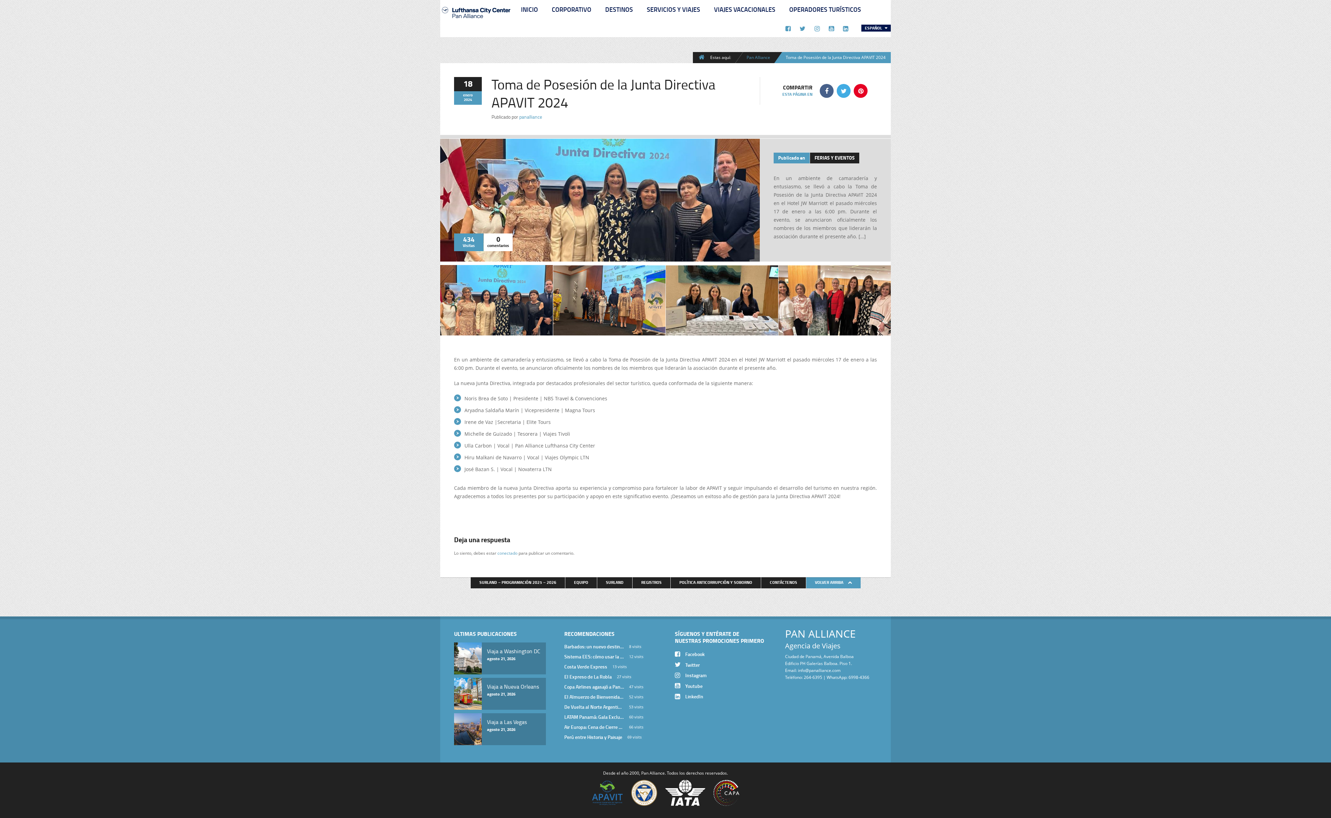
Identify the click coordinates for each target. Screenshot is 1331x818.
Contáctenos (783, 582)
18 (467, 83)
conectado (507, 553)
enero (468, 95)
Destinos (619, 9)
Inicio (529, 9)
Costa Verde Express (585, 666)
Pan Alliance (758, 57)
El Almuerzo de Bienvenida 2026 (594, 696)
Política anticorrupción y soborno (715, 582)
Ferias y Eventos (835, 157)
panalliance (530, 116)
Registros (651, 582)
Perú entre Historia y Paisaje (593, 737)
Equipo (581, 582)
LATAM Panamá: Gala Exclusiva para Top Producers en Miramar (594, 717)
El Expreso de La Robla (588, 676)
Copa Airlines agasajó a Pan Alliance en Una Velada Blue (594, 686)
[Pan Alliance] (476, 20)
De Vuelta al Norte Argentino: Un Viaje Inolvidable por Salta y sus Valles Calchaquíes (594, 707)
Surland (615, 582)
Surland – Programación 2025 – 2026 (517, 582)
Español (874, 28)
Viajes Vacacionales (744, 9)
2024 (468, 99)
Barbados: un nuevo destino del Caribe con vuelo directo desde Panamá (594, 646)
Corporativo (571, 9)
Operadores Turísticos (825, 9)
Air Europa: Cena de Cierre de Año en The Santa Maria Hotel (594, 727)
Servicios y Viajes (673, 9)
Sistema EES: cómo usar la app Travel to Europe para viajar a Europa (594, 656)
